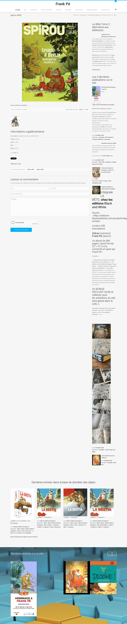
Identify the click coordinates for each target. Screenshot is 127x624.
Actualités (108, 162)
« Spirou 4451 (30, 169)
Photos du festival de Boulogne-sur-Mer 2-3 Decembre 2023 (107, 170)
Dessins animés (92, 10)
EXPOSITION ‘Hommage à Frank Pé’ (108, 88)
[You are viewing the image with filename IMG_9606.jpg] (101, 361)
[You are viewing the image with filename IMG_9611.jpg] (101, 436)
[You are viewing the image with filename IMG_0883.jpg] (101, 331)
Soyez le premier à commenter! (19, 105)
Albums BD (33, 10)
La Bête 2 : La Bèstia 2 (43, 527)
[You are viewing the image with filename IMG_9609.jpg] (101, 406)
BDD (25, 10)
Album (23, 528)
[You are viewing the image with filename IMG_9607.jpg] (101, 376)
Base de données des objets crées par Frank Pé (24, 537)
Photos (101, 181)
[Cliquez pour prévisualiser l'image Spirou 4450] (50, 62)
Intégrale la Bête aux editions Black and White (108, 188)
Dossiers (68, 10)
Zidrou (95, 233)
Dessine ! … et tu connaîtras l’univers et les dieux (102, 600)
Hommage (107, 139)
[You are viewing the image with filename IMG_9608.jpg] (101, 391)
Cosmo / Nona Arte (26, 531)
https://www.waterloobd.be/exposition (103, 104)
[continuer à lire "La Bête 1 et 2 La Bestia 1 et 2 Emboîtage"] (22, 504)
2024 (114, 462)
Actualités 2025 (99, 447)
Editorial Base (104, 525)
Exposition (102, 137)
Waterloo (110, 137)
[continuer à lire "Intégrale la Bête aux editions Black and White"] (96, 190)
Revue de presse (46, 10)
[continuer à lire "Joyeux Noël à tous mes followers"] (96, 460)
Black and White (102, 205)
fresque (105, 181)
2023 (19, 164)
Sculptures (79, 10)
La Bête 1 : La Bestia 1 (71, 517)
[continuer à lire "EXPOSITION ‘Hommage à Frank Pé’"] (96, 95)
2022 (71, 525)
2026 (106, 137)
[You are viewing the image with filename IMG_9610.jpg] (101, 421)
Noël (102, 464)
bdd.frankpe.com (107, 155)
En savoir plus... (96, 69)
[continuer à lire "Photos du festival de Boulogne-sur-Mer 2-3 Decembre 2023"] (96, 172)
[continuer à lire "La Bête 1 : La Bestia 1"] (75, 502)
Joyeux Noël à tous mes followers (108, 456)
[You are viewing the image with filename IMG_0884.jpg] (101, 346)
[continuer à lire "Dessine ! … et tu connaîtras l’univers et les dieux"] (103, 577)
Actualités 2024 (108, 460)
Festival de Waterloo (98, 139)
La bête (107, 449)
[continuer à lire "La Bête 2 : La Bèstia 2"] (102, 502)
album (18, 528)
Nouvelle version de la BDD (108, 143)
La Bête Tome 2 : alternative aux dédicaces (108, 35)
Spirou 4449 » (40, 169)
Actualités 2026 (99, 135)
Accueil (17, 10)
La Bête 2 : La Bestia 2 (44, 517)
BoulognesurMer (97, 183)
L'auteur (58, 10)
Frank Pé (97, 236)
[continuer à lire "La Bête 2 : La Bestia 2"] (49, 502)
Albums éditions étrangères (21, 526)
